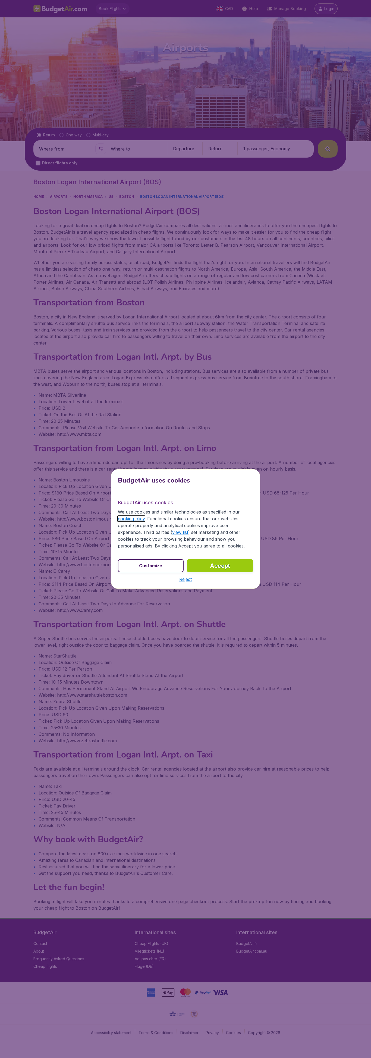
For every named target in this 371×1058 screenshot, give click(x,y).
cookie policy (131, 518)
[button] (185, 579)
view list (180, 532)
